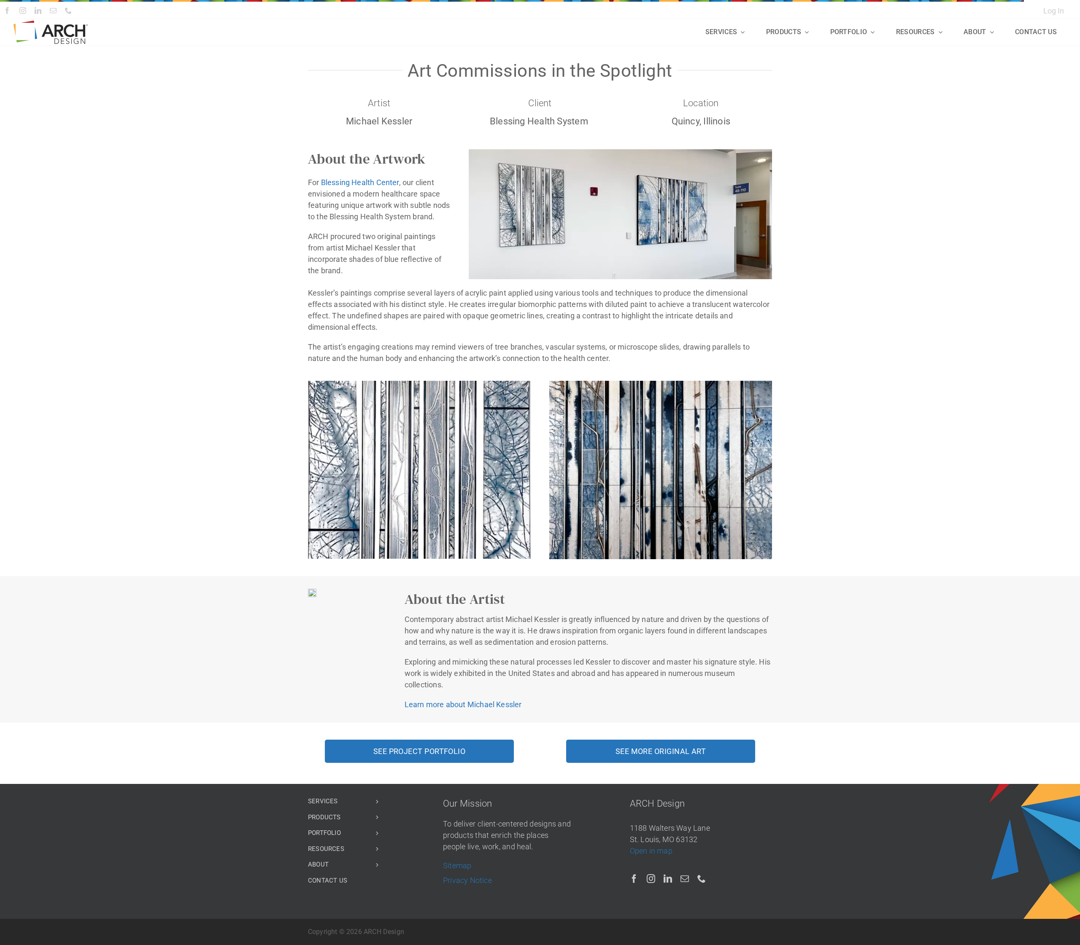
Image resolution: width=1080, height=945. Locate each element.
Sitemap (457, 865)
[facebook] (7, 10)
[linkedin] (38, 10)
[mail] (53, 10)
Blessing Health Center (360, 182)
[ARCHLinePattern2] (51, 23)
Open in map (651, 850)
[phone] (68, 10)
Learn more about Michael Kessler (463, 704)
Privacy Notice (467, 880)
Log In (1053, 10)
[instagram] (22, 10)
